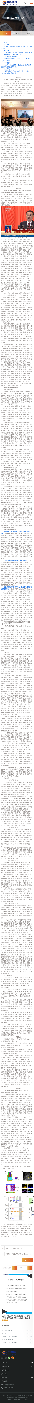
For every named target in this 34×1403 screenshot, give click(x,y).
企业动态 (5, 33)
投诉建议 (25, 1400)
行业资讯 (17, 33)
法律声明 (8, 1400)
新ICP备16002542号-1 (22, 1397)
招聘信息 (28, 33)
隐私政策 (17, 1400)
